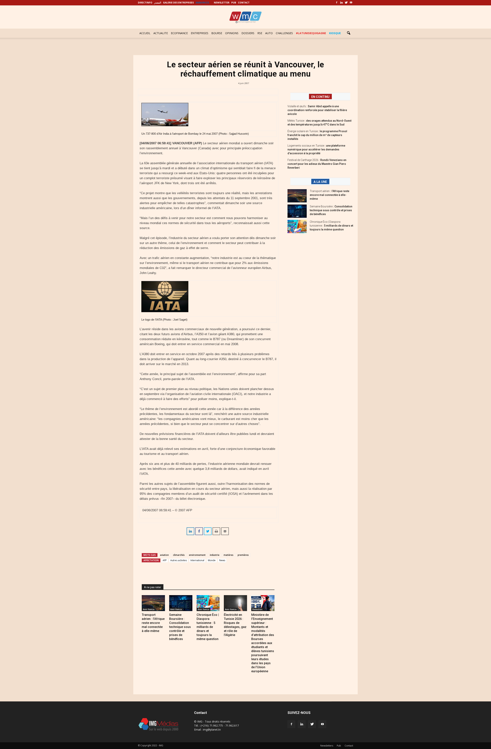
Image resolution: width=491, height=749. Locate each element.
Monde (212, 560)
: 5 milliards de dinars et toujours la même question (331, 225)
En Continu (320, 97)
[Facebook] (336, 2)
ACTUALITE (160, 33)
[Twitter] (346, 2)
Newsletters (326, 745)
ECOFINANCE (179, 33)
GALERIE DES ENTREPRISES (178, 2)
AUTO (269, 33)
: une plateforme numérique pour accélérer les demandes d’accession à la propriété (316, 149)
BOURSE (216, 33)
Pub (339, 745)
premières (243, 555)
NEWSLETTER (221, 2)
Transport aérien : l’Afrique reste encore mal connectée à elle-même (153, 623)
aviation (164, 555)
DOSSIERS (247, 33)
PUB (233, 2)
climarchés (179, 555)
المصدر (157, 2)
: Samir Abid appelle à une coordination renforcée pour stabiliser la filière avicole (317, 110)
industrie (214, 555)
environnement (197, 555)
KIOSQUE (335, 33)
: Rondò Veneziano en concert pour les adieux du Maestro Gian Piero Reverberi (317, 163)
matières (228, 555)
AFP (165, 560)
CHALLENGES (284, 33)
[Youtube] (351, 2)
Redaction (257, 609)
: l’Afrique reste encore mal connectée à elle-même (329, 195)
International (197, 560)
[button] (348, 33)
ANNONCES (202, 2)
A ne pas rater (152, 587)
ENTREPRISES (199, 33)
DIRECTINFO (145, 2)
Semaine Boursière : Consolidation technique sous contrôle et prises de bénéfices (180, 627)
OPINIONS (231, 33)
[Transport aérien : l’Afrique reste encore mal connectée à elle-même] (153, 603)
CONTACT (244, 2)
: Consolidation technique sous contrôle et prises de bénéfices (331, 210)
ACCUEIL (144, 33)
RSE (259, 33)
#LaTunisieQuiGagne (311, 33)
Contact (349, 745)
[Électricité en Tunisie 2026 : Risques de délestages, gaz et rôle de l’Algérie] (235, 603)
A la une (320, 182)
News (222, 560)
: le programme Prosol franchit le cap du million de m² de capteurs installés (317, 135)
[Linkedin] (341, 2)
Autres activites (178, 560)
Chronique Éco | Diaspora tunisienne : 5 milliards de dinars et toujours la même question (208, 627)
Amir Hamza (148, 609)
